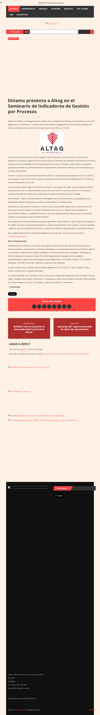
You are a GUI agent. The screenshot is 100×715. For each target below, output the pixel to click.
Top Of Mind (82, 9)
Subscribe (92, 710)
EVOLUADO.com (28, 698)
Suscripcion (22, 14)
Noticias (14, 9)
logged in (23, 349)
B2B (11, 14)
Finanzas (43, 9)
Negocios (68, 9)
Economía (55, 9)
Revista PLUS (20, 710)
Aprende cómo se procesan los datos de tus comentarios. (67, 354)
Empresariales (28, 9)
